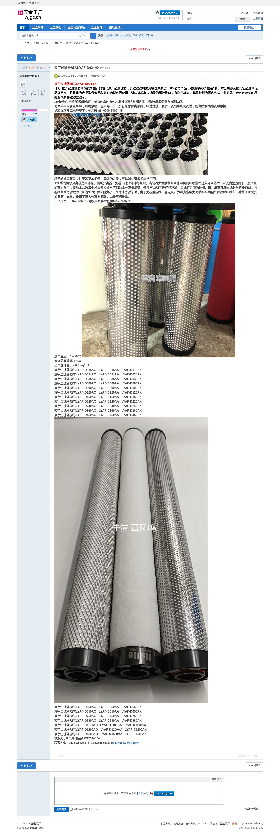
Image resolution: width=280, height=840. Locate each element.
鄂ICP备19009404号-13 (248, 823)
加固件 (149, 35)
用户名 (190, 12)
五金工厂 (225, 823)
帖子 (80, 35)
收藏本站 (34, 2)
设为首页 (23, 2)
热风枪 (118, 35)
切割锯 (109, 35)
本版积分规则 (251, 808)
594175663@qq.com (125, 742)
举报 (255, 755)
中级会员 (26, 101)
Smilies (87, 779)
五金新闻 (97, 27)
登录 (134, 793)
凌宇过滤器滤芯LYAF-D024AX (82, 43)
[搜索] (93, 36)
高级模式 (217, 779)
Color (62, 779)
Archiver (202, 823)
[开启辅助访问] (257, 3)
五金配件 (57, 43)
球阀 (135, 35)
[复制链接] (105, 68)
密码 (189, 18)
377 (24, 90)
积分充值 (178, 823)
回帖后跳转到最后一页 (86, 809)
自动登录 (243, 12)
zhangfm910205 (29, 75)
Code (82, 779)
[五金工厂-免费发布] (30, 14)
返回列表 (256, 58)
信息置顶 (115, 27)
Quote (77, 779)
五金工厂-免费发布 (18, 43)
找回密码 (258, 12)
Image (67, 779)
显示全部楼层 (98, 75)
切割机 (127, 35)
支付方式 (191, 823)
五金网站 (37, 27)
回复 (61, 755)
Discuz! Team (36, 828)
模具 (141, 35)
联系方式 (166, 823)
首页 (23, 27)
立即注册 (258, 18)
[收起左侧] (49, 67)
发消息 (28, 126)
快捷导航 (249, 27)
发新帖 (25, 58)
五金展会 (55, 27)
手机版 (213, 823)
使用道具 (243, 755)
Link (72, 779)
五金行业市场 (76, 27)
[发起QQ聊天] (29, 121)
